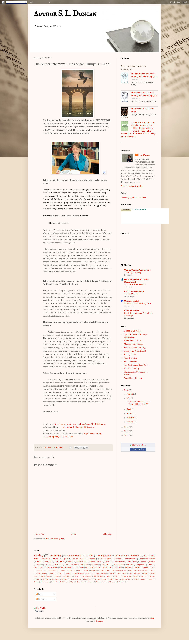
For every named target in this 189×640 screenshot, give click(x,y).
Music (117, 576)
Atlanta (107, 562)
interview (128, 567)
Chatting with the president (135, 284)
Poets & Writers (130, 358)
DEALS (130, 565)
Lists (76, 576)
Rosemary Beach (100, 579)
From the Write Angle (134, 291)
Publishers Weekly (131, 368)
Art (79, 570)
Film (39, 562)
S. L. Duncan (144, 155)
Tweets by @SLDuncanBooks (133, 197)
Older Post (107, 534)
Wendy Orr (107, 567)
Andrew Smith (95, 562)
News (70, 562)
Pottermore (55, 579)
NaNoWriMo (39, 567)
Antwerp (62, 570)
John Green (132, 562)
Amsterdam (52, 570)
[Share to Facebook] (84, 447)
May (129, 398)
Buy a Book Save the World (138, 570)
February (131, 418)
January (130, 422)
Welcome (90, 582)
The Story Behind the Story (76, 565)
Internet (135, 555)
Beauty (85, 570)
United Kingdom (93, 567)
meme (137, 567)
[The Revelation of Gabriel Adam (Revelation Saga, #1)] (126, 78)
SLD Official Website (133, 331)
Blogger (99, 621)
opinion (94, 565)
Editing (59, 573)
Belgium (94, 570)
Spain (150, 579)
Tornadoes (80, 582)
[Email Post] (70, 447)
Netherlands (52, 567)
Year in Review (101, 582)
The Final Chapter (131, 294)
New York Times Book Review (137, 365)
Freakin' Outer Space (81, 573)
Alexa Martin (40, 570)
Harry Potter (122, 573)
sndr (152, 618)
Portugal (45, 579)
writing (38, 555)
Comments (42, 599)
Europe (118, 559)
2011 (126, 435)
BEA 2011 (105, 565)
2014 (126, 390)
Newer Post (39, 534)
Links (150, 565)
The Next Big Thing (60, 582)
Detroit (51, 573)
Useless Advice (78, 559)
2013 (126, 427)
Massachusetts (86, 576)
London (143, 562)
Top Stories (39, 611)
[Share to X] (81, 447)
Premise (64, 579)
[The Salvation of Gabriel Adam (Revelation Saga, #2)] (126, 97)
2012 (126, 431)
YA (145, 555)
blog (111, 582)
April (129, 409)
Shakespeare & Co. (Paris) (135, 351)
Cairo (153, 570)
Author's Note (105, 559)
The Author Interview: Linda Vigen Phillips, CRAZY (138, 403)
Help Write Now (134, 573)
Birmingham (119, 565)
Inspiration (121, 555)
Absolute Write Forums (133, 344)
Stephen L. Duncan (50, 559)
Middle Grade (99, 576)
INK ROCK (60, 562)
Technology (46, 582)
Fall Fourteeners (131, 310)
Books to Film (105, 570)
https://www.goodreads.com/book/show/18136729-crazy (80, 424)
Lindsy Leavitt (67, 576)
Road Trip (87, 579)
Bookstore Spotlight (119, 570)
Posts (40, 594)
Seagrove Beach (66, 567)
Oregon (143, 576)
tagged (145, 567)
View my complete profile (132, 186)
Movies (109, 576)
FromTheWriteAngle (99, 573)
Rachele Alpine (76, 579)
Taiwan (36, 582)
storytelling (81, 562)
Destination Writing (147, 559)
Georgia (111, 573)
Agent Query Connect (133, 378)
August (130, 394)
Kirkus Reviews (130, 361)
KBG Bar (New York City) (135, 347)
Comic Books (41, 573)
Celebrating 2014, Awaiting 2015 (137, 303)
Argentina (71, 570)
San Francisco (126, 579)
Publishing (56, 555)
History (145, 573)
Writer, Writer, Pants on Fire (137, 270)
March (130, 413)
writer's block (120, 582)
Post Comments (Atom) (55, 539)
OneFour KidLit (131, 301)
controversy (130, 559)
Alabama (92, 559)
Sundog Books (130, 354)
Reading (47, 565)
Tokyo (72, 582)
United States (74, 555)
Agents (65, 559)
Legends (56, 576)
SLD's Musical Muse (132, 340)
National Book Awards (130, 576)
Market (152, 562)
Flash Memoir (118, 562)
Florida (48, 562)
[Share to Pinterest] (86, 447)
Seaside (58, 565)
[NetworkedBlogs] (138, 445)
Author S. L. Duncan (65, 13)
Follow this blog (138, 449)
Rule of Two (113, 579)
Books (90, 555)
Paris (39, 565)
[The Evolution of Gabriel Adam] (126, 113)
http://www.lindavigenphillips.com (78, 427)
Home (73, 534)
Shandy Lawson (139, 579)
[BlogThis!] (78, 447)
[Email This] (75, 447)
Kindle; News (45, 576)
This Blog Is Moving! (132, 272)
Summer (79, 567)
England (140, 565)
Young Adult (104, 555)
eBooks (118, 567)
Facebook (68, 573)
